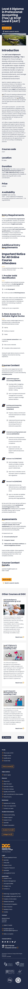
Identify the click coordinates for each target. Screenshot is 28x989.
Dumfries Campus (8, 786)
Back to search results (12, 31)
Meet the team (8, 784)
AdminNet (6, 870)
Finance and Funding (9, 815)
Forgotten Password (9, 868)
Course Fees (7, 760)
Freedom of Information (10, 899)
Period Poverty (8, 797)
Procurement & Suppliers (10, 904)
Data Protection (8, 907)
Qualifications (7, 758)
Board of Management (10, 881)
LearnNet (6, 822)
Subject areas (7, 755)
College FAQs (7, 886)
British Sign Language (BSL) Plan (12, 894)
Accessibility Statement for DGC (12, 896)
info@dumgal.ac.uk (9, 929)
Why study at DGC (8, 753)
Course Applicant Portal (10, 857)
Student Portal (7, 820)
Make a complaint (8, 934)
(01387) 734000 (8, 925)
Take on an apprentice (10, 806)
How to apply (7, 775)
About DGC (7, 781)
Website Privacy (8, 909)
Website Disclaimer (9, 901)
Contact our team (8, 808)
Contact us (7, 889)
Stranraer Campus (9, 789)
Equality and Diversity (9, 791)
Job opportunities (8, 883)
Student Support (8, 817)
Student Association (9, 825)
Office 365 (6, 862)
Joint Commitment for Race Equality (13, 794)
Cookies (6, 912)
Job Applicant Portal (9, 873)
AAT (3, 94)
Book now (6, 28)
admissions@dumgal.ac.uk (11, 930)
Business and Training (9, 803)
